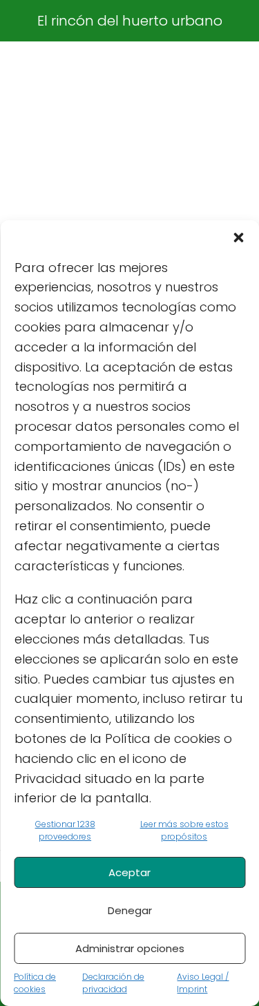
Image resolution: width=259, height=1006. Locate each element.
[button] (238, 237)
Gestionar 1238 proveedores (65, 830)
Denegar (130, 910)
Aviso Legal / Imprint (203, 983)
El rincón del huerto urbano (129, 20)
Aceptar (129, 872)
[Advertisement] (129, 184)
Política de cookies (35, 983)
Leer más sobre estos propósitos (184, 830)
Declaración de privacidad (113, 983)
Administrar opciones (129, 948)
